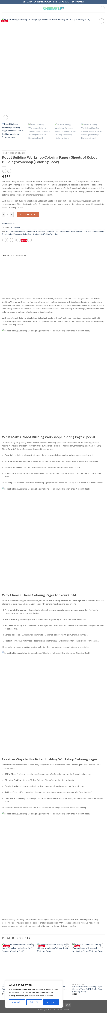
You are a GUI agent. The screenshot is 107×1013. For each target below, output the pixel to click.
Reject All (34, 1002)
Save (5, 21)
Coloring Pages (17, 153)
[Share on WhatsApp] (4, 240)
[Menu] (3, 8)
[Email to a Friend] (18, 240)
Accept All (50, 1002)
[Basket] (103, 8)
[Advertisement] (53, 278)
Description (8, 255)
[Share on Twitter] (14, 240)
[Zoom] (5, 117)
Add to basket (28, 214)
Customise (17, 1002)
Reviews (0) (21, 255)
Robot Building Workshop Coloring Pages (51, 231)
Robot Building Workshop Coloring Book (20, 231)
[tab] (8, 255)
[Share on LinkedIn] (29, 240)
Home (4, 153)
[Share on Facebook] (9, 240)
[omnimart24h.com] (53, 8)
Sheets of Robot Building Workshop (45, 234)
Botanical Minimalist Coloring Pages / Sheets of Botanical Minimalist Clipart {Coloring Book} (87, 989)
